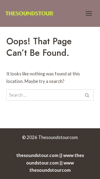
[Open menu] (89, 13)
